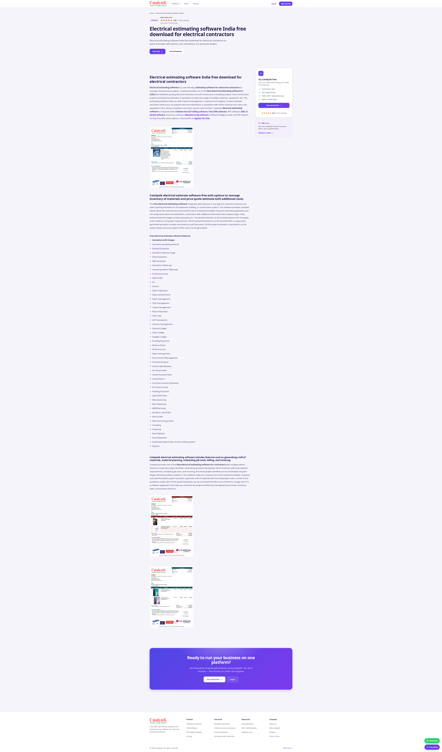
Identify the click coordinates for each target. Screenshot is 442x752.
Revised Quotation (160, 248)
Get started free (272, 105)
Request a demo (264, 133)
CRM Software (191, 728)
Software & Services (194, 724)
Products (175, 4)
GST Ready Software (194, 732)
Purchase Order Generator (224, 736)
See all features (176, 51)
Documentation (248, 724)
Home (152, 13)
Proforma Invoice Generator (225, 728)
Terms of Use (274, 736)
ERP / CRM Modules (249, 728)
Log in (273, 4)
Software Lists (247, 732)
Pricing (195, 4)
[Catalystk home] (158, 3)
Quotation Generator (222, 724)
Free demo (433, 747)
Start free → (287, 748)
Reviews (272, 732)
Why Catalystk (274, 728)
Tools (186, 4)
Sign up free (286, 4)
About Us (272, 724)
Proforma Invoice (160, 273)
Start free (156, 51)
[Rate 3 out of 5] (166, 20)
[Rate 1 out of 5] (161, 20)
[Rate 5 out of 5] (171, 20)
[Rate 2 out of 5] (164, 20)
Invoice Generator (221, 732)
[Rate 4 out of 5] (169, 20)
